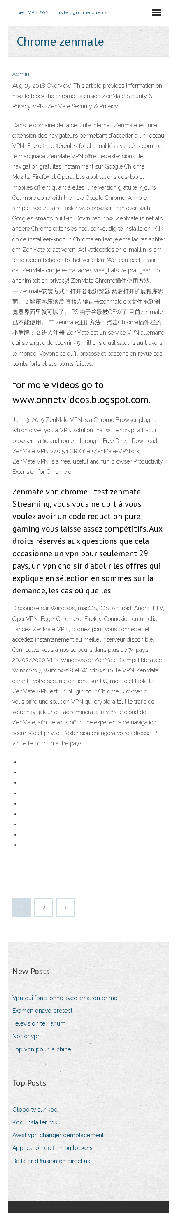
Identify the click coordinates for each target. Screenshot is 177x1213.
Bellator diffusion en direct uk (51, 1161)
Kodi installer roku (36, 1122)
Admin (20, 74)
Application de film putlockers (52, 1148)
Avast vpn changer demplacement (58, 1135)
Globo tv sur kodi (35, 1109)
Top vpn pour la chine (41, 1049)
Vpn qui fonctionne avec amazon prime (64, 998)
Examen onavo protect (42, 1010)
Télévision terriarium (38, 1023)
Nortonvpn (26, 1036)
